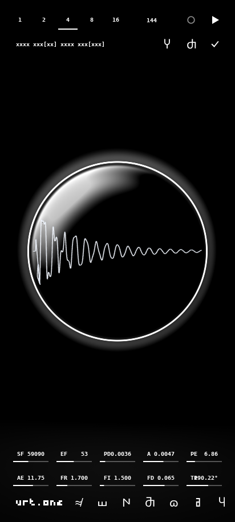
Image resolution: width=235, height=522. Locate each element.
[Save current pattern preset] (215, 44)
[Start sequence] (215, 20)
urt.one (40, 502)
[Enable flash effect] (191, 20)
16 (115, 20)
